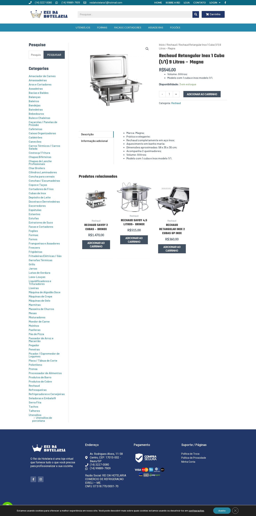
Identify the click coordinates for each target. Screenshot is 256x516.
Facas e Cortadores (127, 27)
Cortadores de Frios (41, 189)
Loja (187, 2)
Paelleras (34, 329)
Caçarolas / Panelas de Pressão (43, 123)
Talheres (34, 410)
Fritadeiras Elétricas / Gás (45, 255)
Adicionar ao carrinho (202, 94)
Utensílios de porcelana (42, 419)
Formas (102, 27)
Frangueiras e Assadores (44, 243)
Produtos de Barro (40, 377)
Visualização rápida (96, 213)
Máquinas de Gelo (39, 300)
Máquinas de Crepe (40, 296)
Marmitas (35, 304)
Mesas (33, 313)
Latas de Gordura (39, 272)
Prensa (33, 368)
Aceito (222, 510)
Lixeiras (34, 288)
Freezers (34, 247)
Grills (32, 264)
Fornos (33, 239)
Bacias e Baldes (38, 92)
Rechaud (34, 385)
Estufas (34, 218)
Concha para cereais (42, 176)
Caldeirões (35, 137)
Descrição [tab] (87, 134)
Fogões (175, 27)
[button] (147, 49)
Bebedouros (36, 113)
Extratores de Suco (41, 222)
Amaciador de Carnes (42, 76)
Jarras (33, 268)
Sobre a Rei (173, 2)
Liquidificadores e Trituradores (40, 282)
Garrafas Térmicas (40, 260)
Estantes (34, 214)
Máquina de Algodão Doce (44, 292)
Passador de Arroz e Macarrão (41, 339)
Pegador (34, 345)
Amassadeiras (38, 80)
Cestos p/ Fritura (39, 152)
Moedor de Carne (39, 321)
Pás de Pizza (36, 334)
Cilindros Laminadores (43, 172)
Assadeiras (155, 27)
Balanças (34, 96)
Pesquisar (54, 54)
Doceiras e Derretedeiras (44, 201)
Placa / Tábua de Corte (43, 360)
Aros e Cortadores (40, 84)
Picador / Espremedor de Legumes (44, 355)
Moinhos (34, 325)
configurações (196, 510)
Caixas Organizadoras (42, 133)
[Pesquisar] (195, 14)
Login (213, 2)
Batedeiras (36, 109)
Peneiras (34, 349)
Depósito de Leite (40, 197)
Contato (199, 2)
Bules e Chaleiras (39, 117)
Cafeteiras (35, 129)
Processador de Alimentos (45, 373)
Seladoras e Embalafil (42, 398)
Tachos (33, 406)
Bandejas (34, 105)
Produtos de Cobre (40, 381)
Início (162, 44)
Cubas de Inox (37, 193)
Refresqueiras (37, 389)
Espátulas (35, 209)
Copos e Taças (38, 184)
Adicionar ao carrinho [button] (96, 244)
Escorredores (37, 205)
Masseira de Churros (41, 308)
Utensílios (83, 27)
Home (158, 2)
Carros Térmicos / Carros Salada (44, 147)
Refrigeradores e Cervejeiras (47, 394)
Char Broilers (37, 168)
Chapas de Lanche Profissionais (40, 162)
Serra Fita (35, 402)
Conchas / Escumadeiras (44, 180)
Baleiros (34, 101)
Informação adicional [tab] (94, 140)
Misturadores (37, 317)
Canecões (35, 141)
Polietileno (35, 364)
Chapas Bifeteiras (40, 156)
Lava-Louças (37, 276)
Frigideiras (35, 251)
